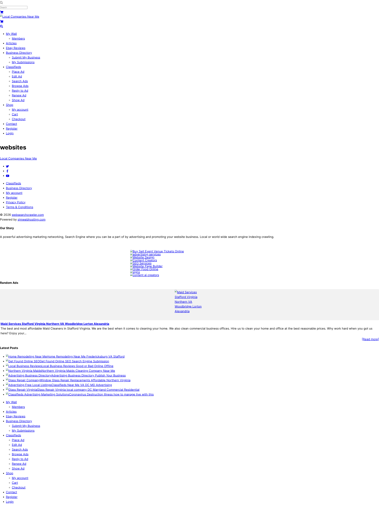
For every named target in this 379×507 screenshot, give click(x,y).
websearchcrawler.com (28, 215)
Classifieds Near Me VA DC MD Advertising (81, 385)
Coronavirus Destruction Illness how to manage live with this (111, 394)
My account (20, 109)
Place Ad (18, 71)
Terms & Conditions (19, 207)
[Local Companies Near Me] (19, 16)
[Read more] (370, 339)
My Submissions (23, 62)
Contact (11, 124)
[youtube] (7, 175)
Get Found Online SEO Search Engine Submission (74, 361)
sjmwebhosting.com (31, 219)
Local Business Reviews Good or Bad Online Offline (77, 366)
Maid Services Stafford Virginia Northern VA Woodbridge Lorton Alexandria (55, 324)
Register (11, 128)
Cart (15, 114)
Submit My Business (26, 57)
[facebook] (7, 171)
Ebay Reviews (15, 48)
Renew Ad (19, 95)
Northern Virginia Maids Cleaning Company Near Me (78, 371)
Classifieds (13, 67)
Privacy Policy (15, 202)
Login (10, 133)
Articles (11, 43)
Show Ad (18, 100)
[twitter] (7, 166)
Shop (9, 105)
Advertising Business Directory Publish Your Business (88, 375)
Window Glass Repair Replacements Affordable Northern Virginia (85, 380)
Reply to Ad (20, 90)
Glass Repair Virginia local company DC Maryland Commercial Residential (88, 389)
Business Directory (19, 53)
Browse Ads (20, 86)
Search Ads (20, 81)
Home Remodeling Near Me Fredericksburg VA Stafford (86, 356)
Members (18, 38)
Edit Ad (17, 76)
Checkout (18, 119)
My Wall (11, 34)
